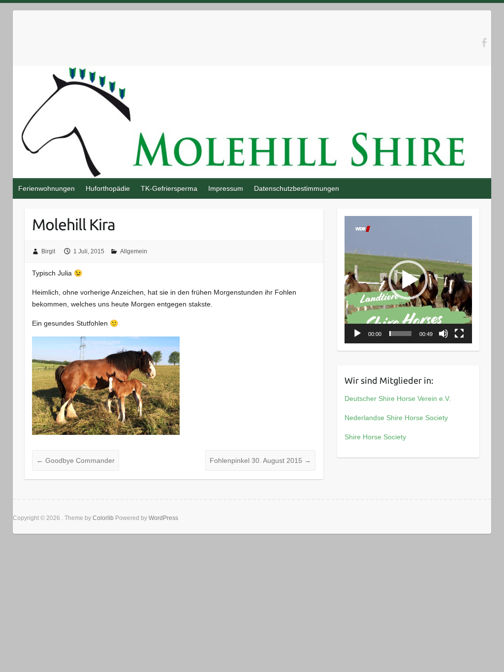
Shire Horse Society (375, 437)
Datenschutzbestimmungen (296, 188)
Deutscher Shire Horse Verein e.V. (398, 398)
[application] (408, 279)
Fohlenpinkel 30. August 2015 (260, 460)
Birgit (48, 251)
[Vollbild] (459, 333)
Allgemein (133, 251)
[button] (408, 280)
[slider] (400, 333)
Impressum (225, 188)
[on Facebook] (484, 42)
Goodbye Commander (75, 460)
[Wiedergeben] (357, 333)
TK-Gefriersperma (169, 188)
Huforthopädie (108, 188)
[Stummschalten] (443, 333)
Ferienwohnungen (46, 188)
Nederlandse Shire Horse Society (396, 418)
